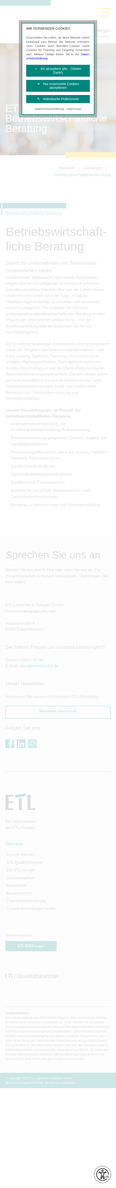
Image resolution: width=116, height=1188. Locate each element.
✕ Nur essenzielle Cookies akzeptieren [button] (58, 86)
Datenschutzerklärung (49, 108)
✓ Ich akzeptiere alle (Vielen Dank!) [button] (58, 71)
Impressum (74, 108)
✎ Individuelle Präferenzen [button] (58, 99)
